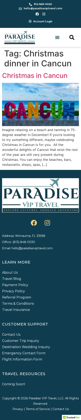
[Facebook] (37, 14)
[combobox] (62, 37)
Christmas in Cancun (35, 76)
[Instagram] (43, 14)
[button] (57, 37)
